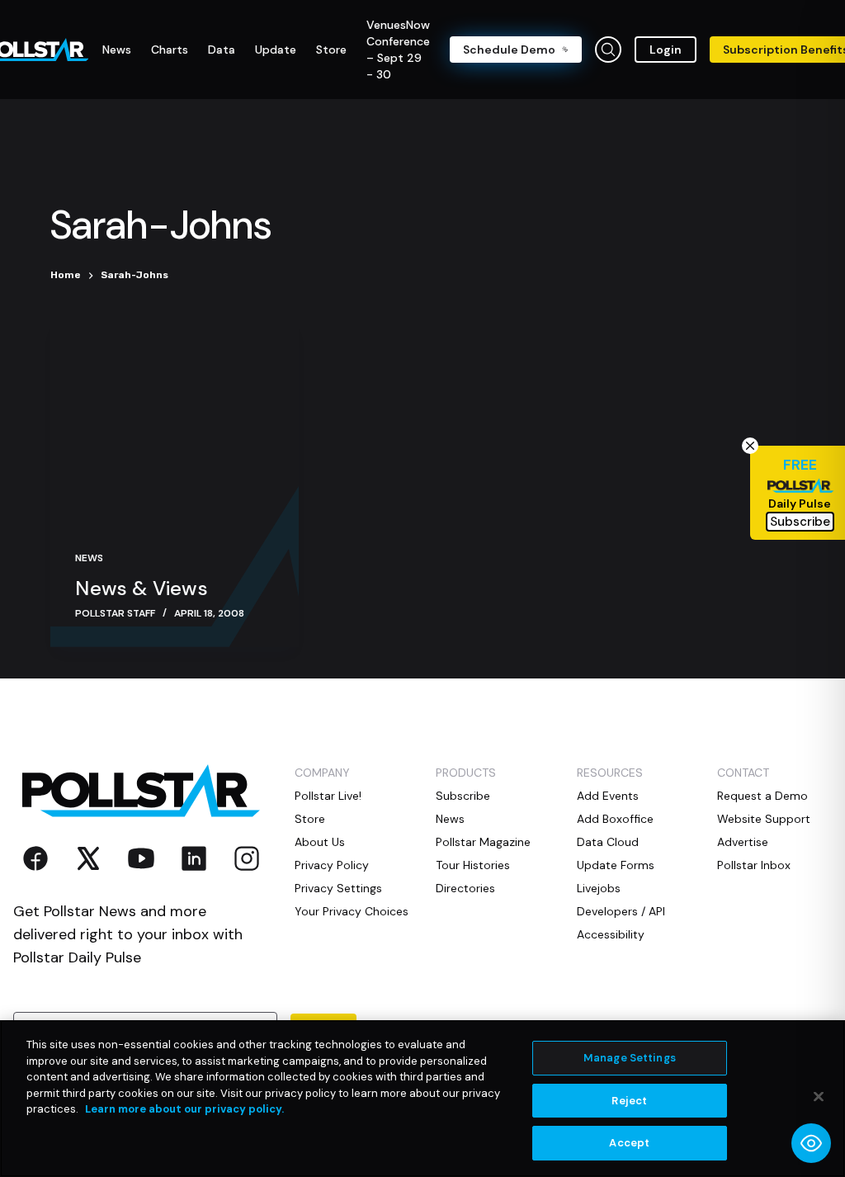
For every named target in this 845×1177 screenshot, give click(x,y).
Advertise (742, 841)
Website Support (763, 818)
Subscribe (463, 795)
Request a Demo (762, 795)
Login (665, 49)
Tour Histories (473, 865)
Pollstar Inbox (754, 865)
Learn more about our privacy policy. (184, 1109)
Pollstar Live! (328, 795)
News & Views (141, 588)
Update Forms (615, 865)
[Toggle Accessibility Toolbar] (811, 1143)
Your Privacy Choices (351, 911)
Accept (629, 1143)
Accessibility (610, 934)
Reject (629, 1101)
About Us (320, 841)
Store (310, 818)
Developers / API (621, 911)
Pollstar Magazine (483, 841)
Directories (465, 888)
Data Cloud (608, 841)
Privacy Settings (338, 888)
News (89, 558)
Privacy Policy (332, 865)
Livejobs (599, 888)
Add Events (608, 795)
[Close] (818, 1097)
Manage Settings (629, 1058)
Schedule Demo (509, 49)
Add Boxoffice (615, 818)
